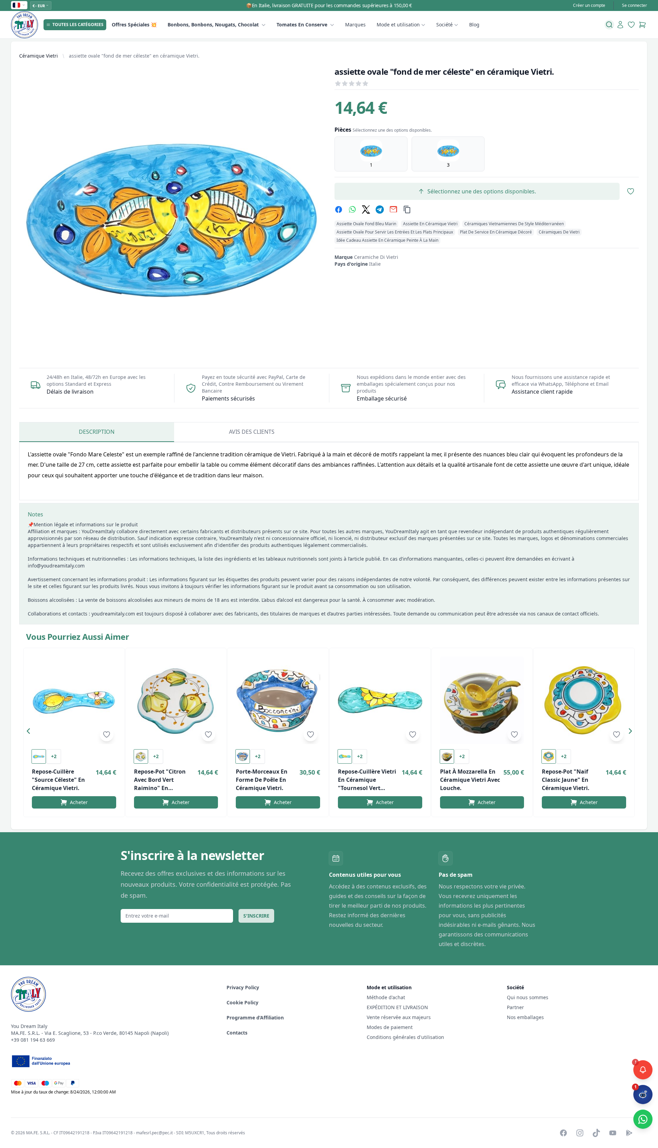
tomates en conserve (302, 24)
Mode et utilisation (398, 24)
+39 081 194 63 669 (33, 1040)
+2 (54, 756)
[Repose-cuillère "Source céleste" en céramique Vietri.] (74, 700)
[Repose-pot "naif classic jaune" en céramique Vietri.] (584, 700)
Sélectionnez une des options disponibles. (481, 191)
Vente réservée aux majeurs (399, 1017)
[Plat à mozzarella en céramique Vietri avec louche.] (482, 700)
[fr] (19, 5)
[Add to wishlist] (106, 734)
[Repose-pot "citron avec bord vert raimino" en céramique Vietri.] (176, 700)
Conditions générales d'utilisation (405, 1037)
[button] (30, 732)
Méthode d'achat (386, 997)
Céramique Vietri (38, 55)
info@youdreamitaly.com (56, 565)
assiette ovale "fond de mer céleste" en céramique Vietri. (134, 55)
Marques (355, 24)
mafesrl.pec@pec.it (154, 1133)
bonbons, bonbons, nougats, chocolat (213, 24)
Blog (474, 24)
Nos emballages (525, 1017)
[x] (366, 209)
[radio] (370, 153)
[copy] (407, 209)
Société (444, 24)
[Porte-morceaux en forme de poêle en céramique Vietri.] (278, 700)
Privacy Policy (243, 987)
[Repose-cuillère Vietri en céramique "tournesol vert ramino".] (380, 700)
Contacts (237, 1032)
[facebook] (338, 209)
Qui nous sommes (527, 997)
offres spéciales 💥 (134, 24)
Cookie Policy (242, 1002)
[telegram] (380, 209)
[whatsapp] (352, 209)
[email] (393, 209)
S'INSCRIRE (256, 915)
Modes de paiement (390, 1027)
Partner (515, 1007)
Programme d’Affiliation (255, 1017)
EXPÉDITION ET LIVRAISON (398, 1007)
